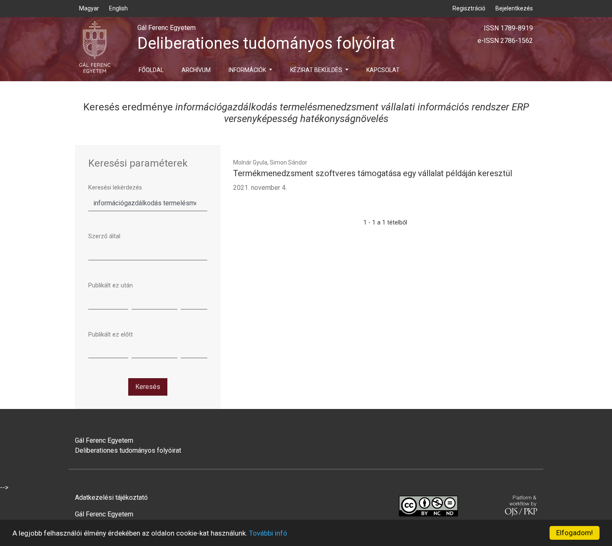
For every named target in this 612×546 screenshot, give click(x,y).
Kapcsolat (383, 70)
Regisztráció (469, 8)
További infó (268, 533)
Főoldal (151, 70)
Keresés (147, 387)
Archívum (196, 70)
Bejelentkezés (514, 8)
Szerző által (104, 236)
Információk (248, 70)
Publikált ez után (110, 285)
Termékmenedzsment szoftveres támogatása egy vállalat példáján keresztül (372, 173)
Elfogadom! (574, 533)
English (118, 8)
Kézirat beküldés (316, 70)
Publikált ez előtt (110, 334)
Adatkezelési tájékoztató (111, 497)
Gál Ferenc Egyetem (104, 514)
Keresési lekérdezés (115, 187)
